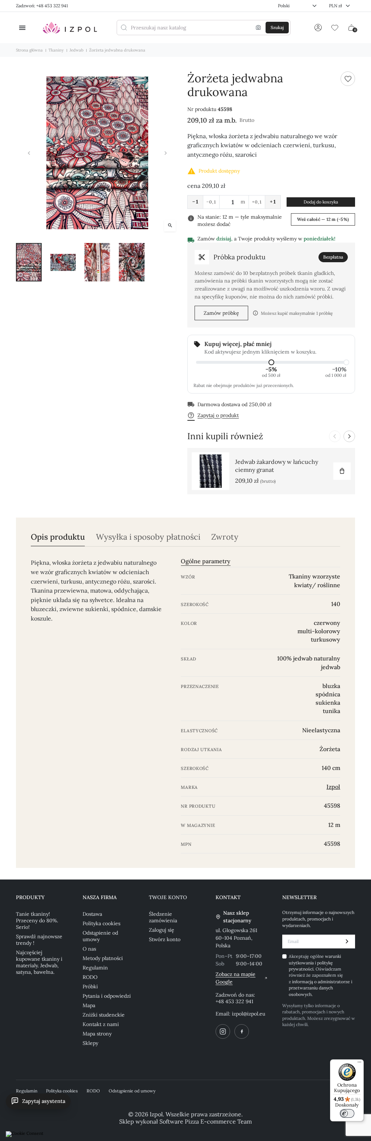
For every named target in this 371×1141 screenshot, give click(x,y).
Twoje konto (168, 897)
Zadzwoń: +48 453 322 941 (42, 5)
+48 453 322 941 (234, 1001)
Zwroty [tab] (224, 537)
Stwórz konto (164, 939)
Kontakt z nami (101, 1024)
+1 (273, 201)
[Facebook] (241, 1031)
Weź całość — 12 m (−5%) (323, 219)
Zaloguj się (161, 930)
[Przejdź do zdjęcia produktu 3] (97, 262)
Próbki (90, 986)
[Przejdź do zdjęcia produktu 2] (63, 262)
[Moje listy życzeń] (335, 27)
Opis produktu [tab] (58, 537)
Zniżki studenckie (104, 1015)
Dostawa (92, 914)
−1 (195, 201)
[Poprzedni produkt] (335, 436)
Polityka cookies (101, 923)
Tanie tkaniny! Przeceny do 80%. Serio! (37, 920)
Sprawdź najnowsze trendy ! (39, 939)
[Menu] (359, 1063)
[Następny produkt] (349, 436)
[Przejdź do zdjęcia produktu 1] (29, 262)
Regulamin (95, 967)
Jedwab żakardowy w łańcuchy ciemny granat (276, 465)
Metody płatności (103, 958)
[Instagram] (223, 1031)
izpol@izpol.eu (248, 1013)
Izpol (333, 786)
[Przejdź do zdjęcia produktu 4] (132, 262)
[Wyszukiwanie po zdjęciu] (258, 27)
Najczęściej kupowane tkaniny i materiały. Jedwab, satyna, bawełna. (39, 962)
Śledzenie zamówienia (163, 917)
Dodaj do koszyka (321, 202)
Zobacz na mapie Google (235, 978)
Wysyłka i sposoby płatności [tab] (148, 537)
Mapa (89, 1005)
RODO (90, 977)
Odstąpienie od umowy (100, 936)
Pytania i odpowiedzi (107, 996)
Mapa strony (97, 1033)
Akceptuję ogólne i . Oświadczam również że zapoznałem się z (320, 975)
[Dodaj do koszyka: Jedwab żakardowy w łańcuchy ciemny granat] (342, 471)
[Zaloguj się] (318, 27)
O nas (89, 949)
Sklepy (90, 1043)
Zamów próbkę (221, 313)
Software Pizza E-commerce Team (205, 1121)
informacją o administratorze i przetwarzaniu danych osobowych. (320, 988)
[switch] (347, 1113)
